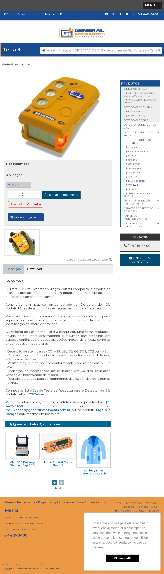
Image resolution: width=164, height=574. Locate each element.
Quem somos (133, 503)
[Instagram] (113, 14)
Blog (154, 506)
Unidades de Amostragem (133, 225)
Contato (139, 510)
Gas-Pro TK (134, 172)
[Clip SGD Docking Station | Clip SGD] (22, 446)
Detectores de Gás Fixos (137, 134)
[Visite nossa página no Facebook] (133, 14)
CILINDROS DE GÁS (135, 88)
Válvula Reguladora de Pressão (140, 101)
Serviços (142, 506)
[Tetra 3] (58, 117)
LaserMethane (136, 181)
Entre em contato (141, 260)
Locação (128, 506)
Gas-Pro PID (135, 168)
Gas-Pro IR (134, 164)
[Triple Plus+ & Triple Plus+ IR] (58, 446)
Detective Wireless (139, 151)
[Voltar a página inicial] (82, 31)
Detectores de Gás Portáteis (137, 141)
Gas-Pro (133, 160)
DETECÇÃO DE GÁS (136, 120)
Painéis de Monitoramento (135, 217)
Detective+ (134, 155)
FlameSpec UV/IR (137, 115)
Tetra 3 (133, 185)
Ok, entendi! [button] (122, 558)
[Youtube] (127, 14)
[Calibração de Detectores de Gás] (93, 450)
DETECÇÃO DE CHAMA (138, 107)
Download (34, 269)
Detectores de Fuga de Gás (140, 126)
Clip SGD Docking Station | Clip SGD (22, 464)
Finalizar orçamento (27, 217)
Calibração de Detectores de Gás (93, 472)
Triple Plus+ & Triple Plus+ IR (58, 464)
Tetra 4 (132, 189)
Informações (123, 510)
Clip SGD (133, 147)
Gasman (132, 176)
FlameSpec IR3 (136, 111)
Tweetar (9, 71)
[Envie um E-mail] (106, 14)
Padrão (16, 184)
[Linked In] (120, 14)
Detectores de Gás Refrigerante (137, 202)
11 (149, 14)
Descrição (13, 269)
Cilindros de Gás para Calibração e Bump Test (139, 94)
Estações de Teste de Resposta (138, 210)
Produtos (130, 83)
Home (118, 503)
